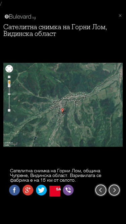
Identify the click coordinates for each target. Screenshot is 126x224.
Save (58, 188)
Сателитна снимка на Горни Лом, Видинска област (55, 30)
